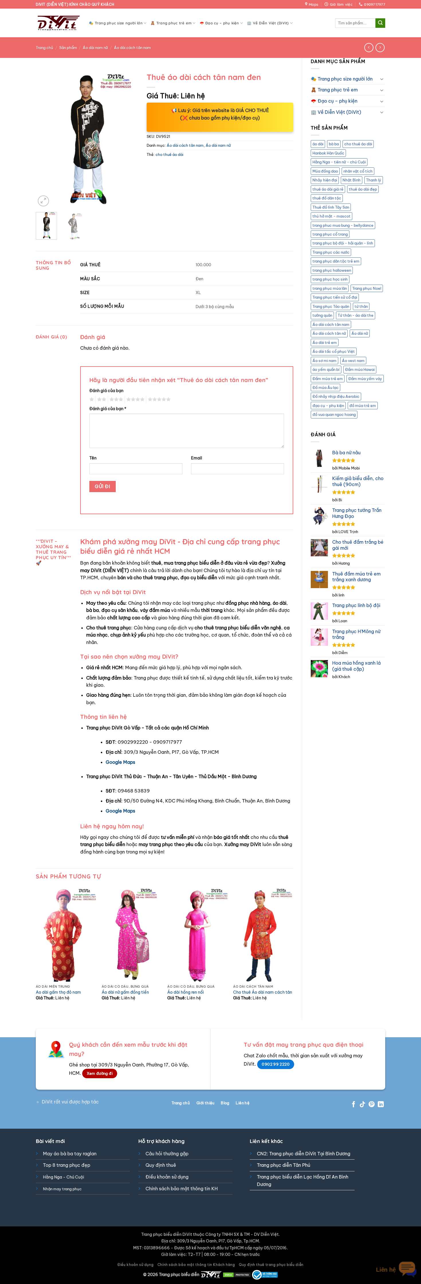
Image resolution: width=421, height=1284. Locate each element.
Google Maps (120, 762)
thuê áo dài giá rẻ (327, 189)
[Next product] (368, 47)
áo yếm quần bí (326, 369)
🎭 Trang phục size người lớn (116, 23)
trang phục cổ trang (330, 234)
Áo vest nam (353, 360)
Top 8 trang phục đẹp (66, 1165)
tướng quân (322, 315)
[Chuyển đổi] (381, 78)
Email (196, 458)
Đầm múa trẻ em (327, 378)
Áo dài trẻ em (324, 342)
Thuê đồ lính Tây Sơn (330, 207)
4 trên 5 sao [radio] (135, 399)
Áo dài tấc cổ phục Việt (333, 351)
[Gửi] (380, 23)
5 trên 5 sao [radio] (158, 399)
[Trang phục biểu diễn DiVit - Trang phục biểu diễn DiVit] (58, 23)
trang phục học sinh (330, 279)
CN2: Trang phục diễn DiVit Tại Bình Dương (303, 1153)
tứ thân (361, 306)
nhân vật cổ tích (358, 171)
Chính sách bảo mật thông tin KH (181, 1188)
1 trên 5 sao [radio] (91, 399)
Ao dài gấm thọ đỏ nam (58, 992)
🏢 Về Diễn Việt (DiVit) (268, 23)
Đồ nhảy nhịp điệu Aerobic (335, 396)
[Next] (129, 138)
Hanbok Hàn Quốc (328, 153)
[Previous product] (379, 47)
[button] (43, 201)
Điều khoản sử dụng (166, 1177)
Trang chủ (44, 47)
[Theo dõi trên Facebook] (354, 1104)
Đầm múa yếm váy (365, 378)
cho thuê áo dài (358, 144)
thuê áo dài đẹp (363, 189)
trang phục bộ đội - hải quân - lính (342, 243)
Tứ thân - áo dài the (355, 315)
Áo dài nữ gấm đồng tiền (125, 992)
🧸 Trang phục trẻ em (171, 23)
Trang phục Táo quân (330, 306)
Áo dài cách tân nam (132, 47)
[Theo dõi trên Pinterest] (372, 1104)
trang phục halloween (331, 270)
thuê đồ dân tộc (326, 198)
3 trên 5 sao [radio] (115, 399)
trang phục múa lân (329, 288)
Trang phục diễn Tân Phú (283, 1165)
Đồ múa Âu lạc (325, 387)
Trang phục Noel (366, 288)
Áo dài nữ (359, 333)
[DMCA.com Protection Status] (237, 1274)
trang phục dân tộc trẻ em (335, 261)
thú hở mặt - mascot (331, 216)
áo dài (317, 144)
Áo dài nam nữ (95, 47)
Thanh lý (373, 180)
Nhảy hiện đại (324, 180)
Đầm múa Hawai (360, 369)
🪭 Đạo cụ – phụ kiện (219, 23)
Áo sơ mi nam (324, 360)
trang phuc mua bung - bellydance (342, 225)
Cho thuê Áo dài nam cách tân (262, 992)
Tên (93, 458)
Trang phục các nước (330, 252)
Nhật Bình (352, 180)
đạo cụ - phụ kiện (328, 405)
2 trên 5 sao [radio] (100, 399)
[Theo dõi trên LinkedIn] (381, 1104)
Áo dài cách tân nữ (329, 333)
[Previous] (45, 138)
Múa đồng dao (325, 171)
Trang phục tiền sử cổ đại (334, 297)
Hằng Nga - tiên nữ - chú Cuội (339, 162)
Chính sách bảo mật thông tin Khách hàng (196, 1265)
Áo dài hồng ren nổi (185, 992)
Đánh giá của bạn (106, 390)
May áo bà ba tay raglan (70, 1153)
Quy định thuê (160, 1165)
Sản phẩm (68, 47)
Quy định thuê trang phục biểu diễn (271, 1265)
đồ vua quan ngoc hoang (334, 414)
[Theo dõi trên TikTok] (362, 1104)
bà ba (334, 144)
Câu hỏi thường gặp (166, 1153)
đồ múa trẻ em (362, 405)
